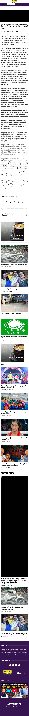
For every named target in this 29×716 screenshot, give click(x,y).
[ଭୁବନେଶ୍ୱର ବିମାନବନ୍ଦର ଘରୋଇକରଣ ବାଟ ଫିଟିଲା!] (14, 303)
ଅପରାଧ (14, 711)
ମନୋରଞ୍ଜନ (10, 711)
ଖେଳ (19, 711)
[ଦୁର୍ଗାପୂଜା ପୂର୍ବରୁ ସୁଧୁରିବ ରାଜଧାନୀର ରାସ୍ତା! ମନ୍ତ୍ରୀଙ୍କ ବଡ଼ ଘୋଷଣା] (14, 254)
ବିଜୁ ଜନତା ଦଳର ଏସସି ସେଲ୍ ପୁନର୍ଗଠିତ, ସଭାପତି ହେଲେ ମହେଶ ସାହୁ (14, 337)
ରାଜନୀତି (15, 4)
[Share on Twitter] (10, 202)
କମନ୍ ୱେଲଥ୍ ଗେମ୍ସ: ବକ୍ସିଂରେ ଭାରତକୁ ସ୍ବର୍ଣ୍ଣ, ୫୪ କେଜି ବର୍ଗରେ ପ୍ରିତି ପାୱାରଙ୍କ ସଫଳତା (14, 438)
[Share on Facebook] (6, 202)
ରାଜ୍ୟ (12, 709)
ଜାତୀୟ (20, 4)
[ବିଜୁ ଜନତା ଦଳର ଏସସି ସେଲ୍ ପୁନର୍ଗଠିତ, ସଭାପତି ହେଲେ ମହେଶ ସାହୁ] (14, 327)
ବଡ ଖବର (8, 709)
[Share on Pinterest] (18, 202)
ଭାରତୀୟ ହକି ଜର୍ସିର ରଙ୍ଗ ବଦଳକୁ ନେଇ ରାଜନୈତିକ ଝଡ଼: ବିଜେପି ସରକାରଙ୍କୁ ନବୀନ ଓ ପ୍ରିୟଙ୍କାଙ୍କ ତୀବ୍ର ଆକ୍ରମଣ (14, 464)
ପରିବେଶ (24, 4)
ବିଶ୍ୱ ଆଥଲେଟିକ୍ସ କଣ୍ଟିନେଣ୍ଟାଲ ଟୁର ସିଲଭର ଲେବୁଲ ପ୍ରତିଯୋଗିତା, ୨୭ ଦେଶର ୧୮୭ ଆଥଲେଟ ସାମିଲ (14, 386)
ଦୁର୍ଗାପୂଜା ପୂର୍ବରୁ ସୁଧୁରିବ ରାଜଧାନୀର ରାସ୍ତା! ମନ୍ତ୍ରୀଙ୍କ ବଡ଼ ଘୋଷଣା (14, 264)
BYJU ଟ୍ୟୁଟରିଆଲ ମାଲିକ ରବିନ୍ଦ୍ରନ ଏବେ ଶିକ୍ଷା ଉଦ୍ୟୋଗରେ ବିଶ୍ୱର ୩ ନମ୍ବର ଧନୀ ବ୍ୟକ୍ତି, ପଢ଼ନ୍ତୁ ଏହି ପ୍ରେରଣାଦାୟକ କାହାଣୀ (14, 581)
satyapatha (17, 31)
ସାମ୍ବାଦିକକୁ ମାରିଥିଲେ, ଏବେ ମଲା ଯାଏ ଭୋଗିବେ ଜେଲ (16, 208)
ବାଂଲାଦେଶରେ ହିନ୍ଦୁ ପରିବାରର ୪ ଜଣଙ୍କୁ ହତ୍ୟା (10, 289)
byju (16, 196)
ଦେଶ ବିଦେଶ (4, 34)
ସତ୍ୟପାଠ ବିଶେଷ (24, 711)
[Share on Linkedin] (22, 202)
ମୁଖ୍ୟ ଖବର (9, 34)
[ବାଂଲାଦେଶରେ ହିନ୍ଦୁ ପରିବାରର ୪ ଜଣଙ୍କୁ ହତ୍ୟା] (14, 278)
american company (9, 196)
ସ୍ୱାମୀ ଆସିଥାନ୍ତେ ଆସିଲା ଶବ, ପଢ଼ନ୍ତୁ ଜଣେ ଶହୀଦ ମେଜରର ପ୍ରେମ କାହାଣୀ (13, 214)
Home (2, 4)
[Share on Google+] (14, 202)
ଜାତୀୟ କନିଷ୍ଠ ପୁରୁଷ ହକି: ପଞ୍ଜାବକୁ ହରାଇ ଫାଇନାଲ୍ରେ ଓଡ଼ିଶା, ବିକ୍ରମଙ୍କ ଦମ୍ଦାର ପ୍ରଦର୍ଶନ (13, 412)
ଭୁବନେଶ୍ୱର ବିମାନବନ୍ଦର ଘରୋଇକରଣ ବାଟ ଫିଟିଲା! (11, 313)
